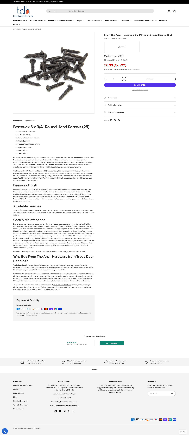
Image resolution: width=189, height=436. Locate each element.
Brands (162, 21)
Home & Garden (111, 21)
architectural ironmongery (65, 265)
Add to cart (150, 79)
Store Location (18, 393)
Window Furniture (36, 21)
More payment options (140, 90)
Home (15, 29)
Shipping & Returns (20, 401)
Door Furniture (19, 21)
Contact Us (17, 389)
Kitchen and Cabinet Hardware (60, 21)
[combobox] (100, 11)
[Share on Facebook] (115, 120)
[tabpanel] (54, 207)
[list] (53, 72)
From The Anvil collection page (69, 213)
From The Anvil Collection (40, 252)
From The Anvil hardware (62, 285)
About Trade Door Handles (22, 385)
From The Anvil (109, 38)
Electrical (125, 21)
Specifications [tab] (30, 120)
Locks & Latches (93, 21)
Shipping (121, 69)
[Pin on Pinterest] (119, 120)
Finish (15, 24)
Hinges (79, 21)
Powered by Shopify (35, 428)
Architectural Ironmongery (59, 252)
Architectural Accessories (144, 21)
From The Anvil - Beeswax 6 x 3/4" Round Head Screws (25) (30, 29)
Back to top (94, 369)
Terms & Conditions (20, 405)
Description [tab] (17, 120)
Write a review (111, 343)
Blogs (15, 397)
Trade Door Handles (23, 428)
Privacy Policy (18, 409)
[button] (174, 11)
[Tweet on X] (111, 120)
